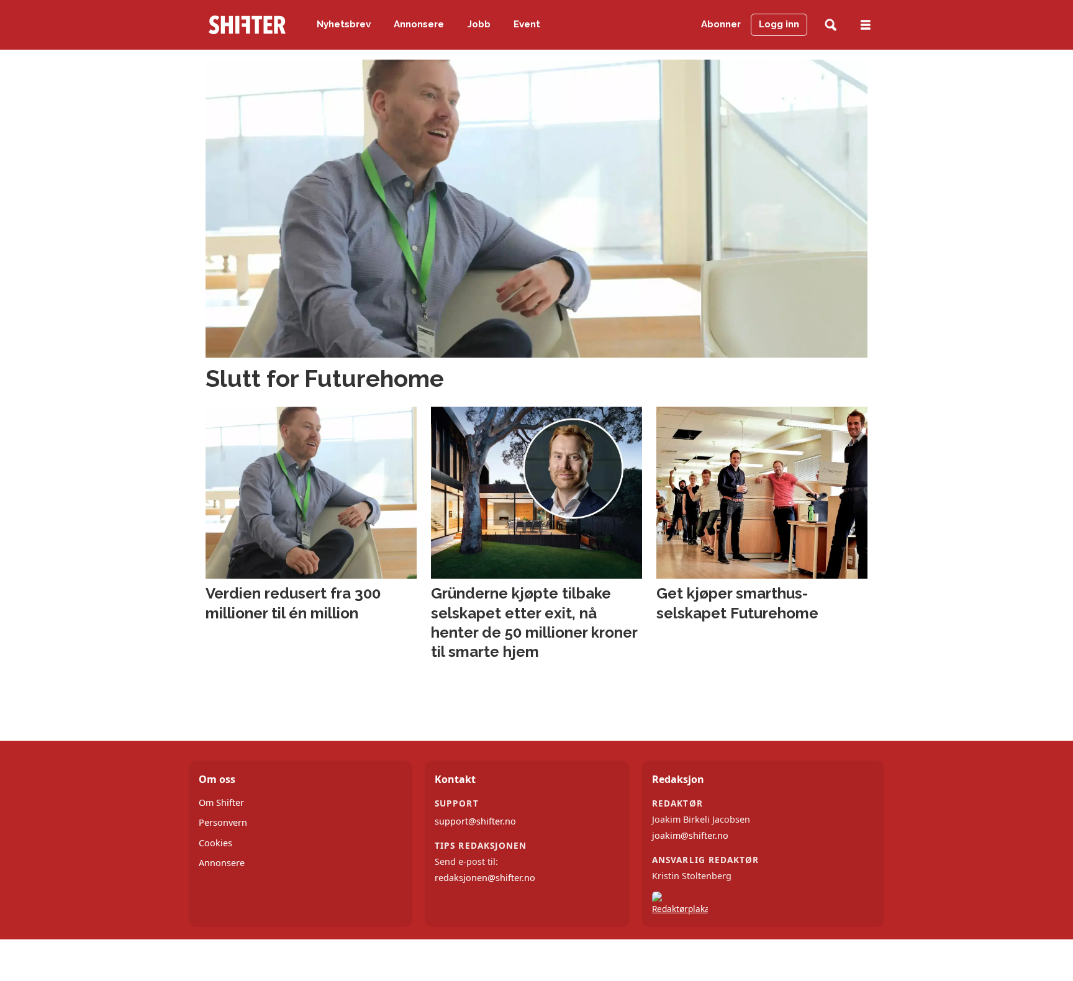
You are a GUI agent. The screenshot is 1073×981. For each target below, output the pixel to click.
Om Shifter (221, 802)
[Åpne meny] (865, 25)
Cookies (215, 843)
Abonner (721, 24)
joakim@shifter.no (690, 835)
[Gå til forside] (247, 25)
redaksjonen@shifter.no (485, 878)
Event (527, 24)
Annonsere (419, 24)
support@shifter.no (475, 821)
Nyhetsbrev (344, 24)
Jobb (479, 24)
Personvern (223, 822)
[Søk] (830, 25)
